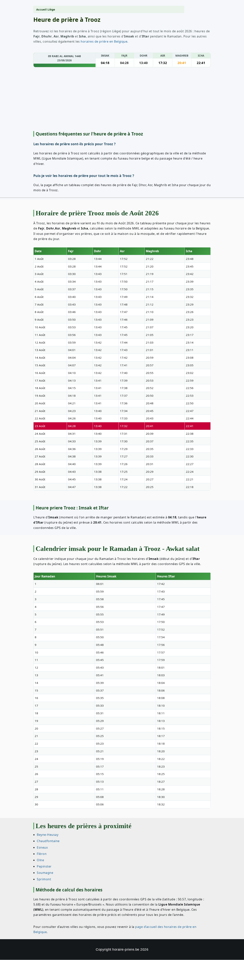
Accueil (41, 9)
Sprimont (44, 879)
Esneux (42, 847)
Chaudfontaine (48, 841)
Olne (40, 860)
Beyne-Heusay (47, 835)
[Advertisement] (122, 99)
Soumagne (45, 873)
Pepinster (44, 866)
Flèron (42, 853)
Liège (51, 9)
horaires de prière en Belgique (104, 41)
